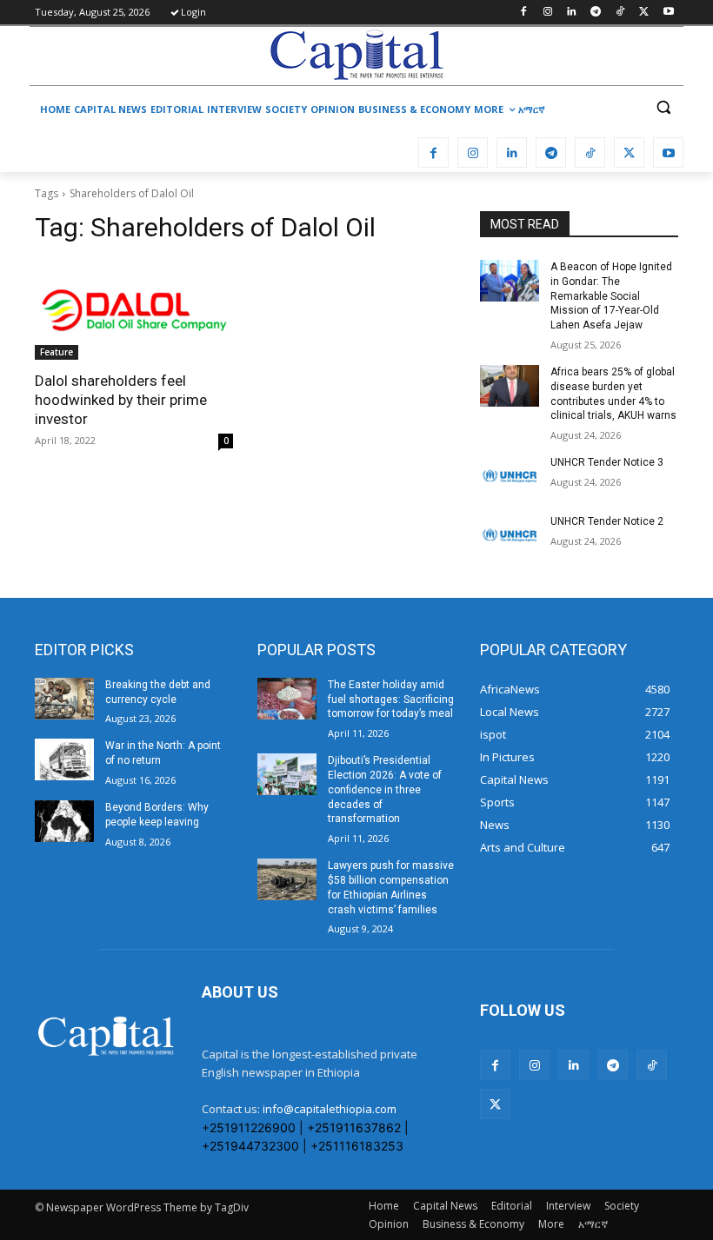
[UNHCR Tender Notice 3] (509, 476)
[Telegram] (596, 13)
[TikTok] (620, 13)
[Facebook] (523, 13)
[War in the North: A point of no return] (64, 759)
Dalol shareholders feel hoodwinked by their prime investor (121, 400)
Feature (56, 352)
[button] (663, 107)
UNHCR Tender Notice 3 (606, 462)
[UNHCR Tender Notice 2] (509, 535)
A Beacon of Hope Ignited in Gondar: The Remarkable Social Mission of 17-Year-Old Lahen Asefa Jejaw (611, 296)
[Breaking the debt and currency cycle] (64, 698)
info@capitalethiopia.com (329, 1109)
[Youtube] (668, 13)
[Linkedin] (572, 13)
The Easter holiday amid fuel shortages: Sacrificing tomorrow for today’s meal (391, 699)
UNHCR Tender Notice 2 (606, 521)
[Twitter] (644, 13)
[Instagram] (547, 13)
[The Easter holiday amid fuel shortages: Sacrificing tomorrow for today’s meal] (287, 698)
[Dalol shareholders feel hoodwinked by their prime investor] (134, 310)
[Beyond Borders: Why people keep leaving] (64, 821)
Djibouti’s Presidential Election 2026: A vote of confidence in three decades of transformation (385, 789)
